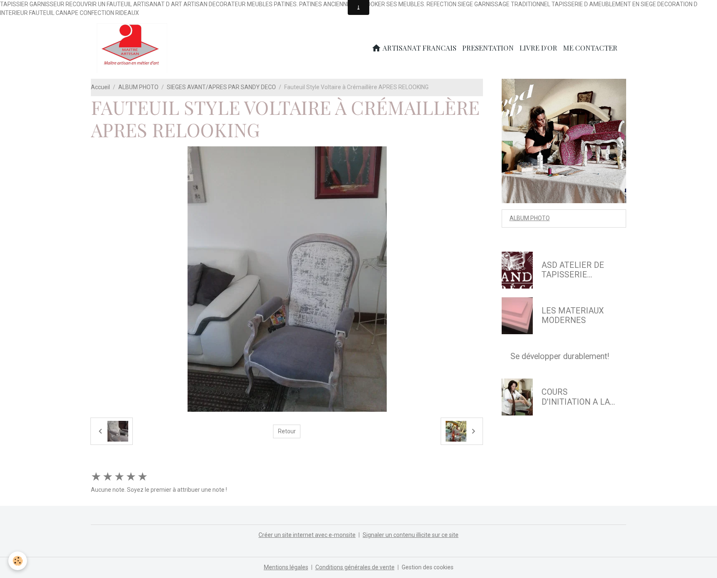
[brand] (133, 48)
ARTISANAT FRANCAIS (418, 47)
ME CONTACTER (590, 47)
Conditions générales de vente (355, 567)
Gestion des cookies (428, 567)
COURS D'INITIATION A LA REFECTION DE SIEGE (575, 397)
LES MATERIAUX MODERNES (572, 315)
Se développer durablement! (559, 356)
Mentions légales (286, 567)
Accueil (100, 87)
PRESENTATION (488, 47)
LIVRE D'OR (538, 47)
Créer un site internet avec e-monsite (307, 535)
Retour (287, 431)
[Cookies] (17, 560)
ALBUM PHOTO (138, 87)
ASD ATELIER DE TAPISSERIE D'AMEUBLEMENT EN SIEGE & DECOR (577, 270)
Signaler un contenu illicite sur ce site (410, 535)
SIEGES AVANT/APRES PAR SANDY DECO (221, 87)
